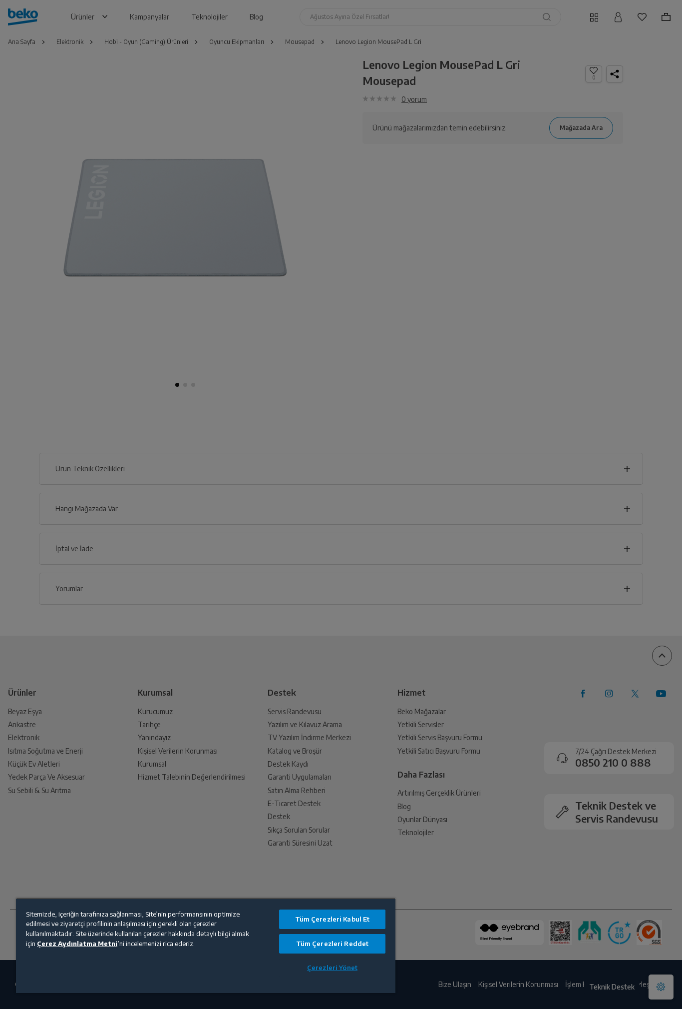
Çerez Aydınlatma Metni (77, 944)
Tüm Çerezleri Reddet (332, 944)
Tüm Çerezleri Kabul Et (332, 919)
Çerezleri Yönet (332, 968)
